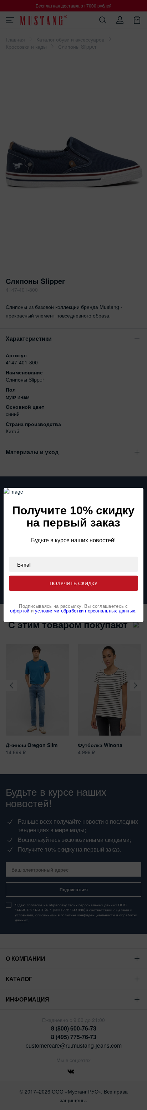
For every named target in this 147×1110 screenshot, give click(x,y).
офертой (19, 611)
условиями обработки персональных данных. (86, 611)
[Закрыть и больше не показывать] (132, 499)
